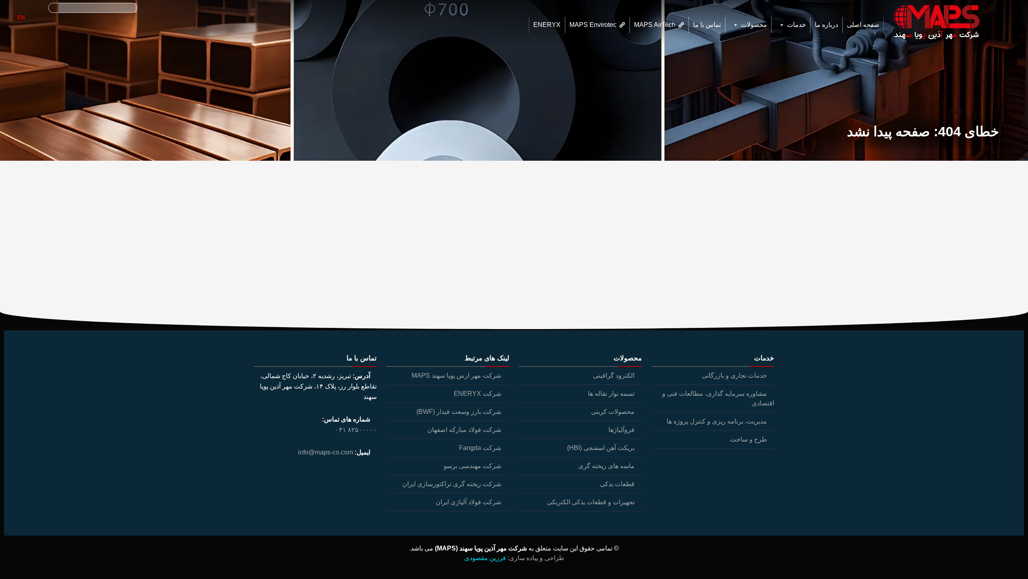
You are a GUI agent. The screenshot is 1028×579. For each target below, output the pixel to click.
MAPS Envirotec (592, 24)
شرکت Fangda (480, 447)
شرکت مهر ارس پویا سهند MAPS (456, 375)
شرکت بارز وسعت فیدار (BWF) (458, 411)
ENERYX (547, 24)
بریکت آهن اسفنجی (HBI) (600, 447)
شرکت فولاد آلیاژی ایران (468, 502)
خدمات (796, 24)
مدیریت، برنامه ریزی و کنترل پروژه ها (717, 421)
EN (21, 17)
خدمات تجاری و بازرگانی (734, 375)
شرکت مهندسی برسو (472, 465)
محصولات (754, 24)
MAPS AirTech (654, 24)
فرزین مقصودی (485, 557)
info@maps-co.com (325, 452)
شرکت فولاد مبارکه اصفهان (464, 429)
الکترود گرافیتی (613, 375)
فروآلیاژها (621, 429)
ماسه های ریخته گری (606, 465)
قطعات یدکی (617, 484)
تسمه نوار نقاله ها (611, 393)
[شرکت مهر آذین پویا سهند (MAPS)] (935, 22)
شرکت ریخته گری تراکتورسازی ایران (451, 484)
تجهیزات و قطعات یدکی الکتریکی (590, 502)
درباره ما (826, 24)
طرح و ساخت (748, 439)
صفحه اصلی (863, 24)
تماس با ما (707, 24)
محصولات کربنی (612, 411)
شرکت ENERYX (477, 393)
